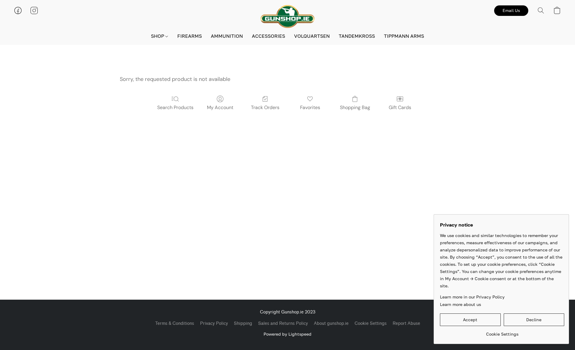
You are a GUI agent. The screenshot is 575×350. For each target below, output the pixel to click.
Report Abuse (406, 323)
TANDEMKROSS (357, 36)
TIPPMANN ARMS (404, 36)
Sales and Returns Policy (283, 323)
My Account (220, 107)
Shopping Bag (355, 107)
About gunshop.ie (331, 323)
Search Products (175, 107)
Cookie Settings (371, 323)
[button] (287, 16)
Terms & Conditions (174, 323)
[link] (502, 332)
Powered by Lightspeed (287, 334)
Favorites (310, 107)
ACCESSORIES (268, 36)
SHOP (158, 36)
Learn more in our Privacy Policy (472, 296)
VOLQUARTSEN (312, 36)
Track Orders (265, 107)
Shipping (243, 323)
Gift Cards (400, 107)
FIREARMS (189, 36)
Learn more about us (460, 304)
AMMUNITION (227, 36)
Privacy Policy (214, 323)
